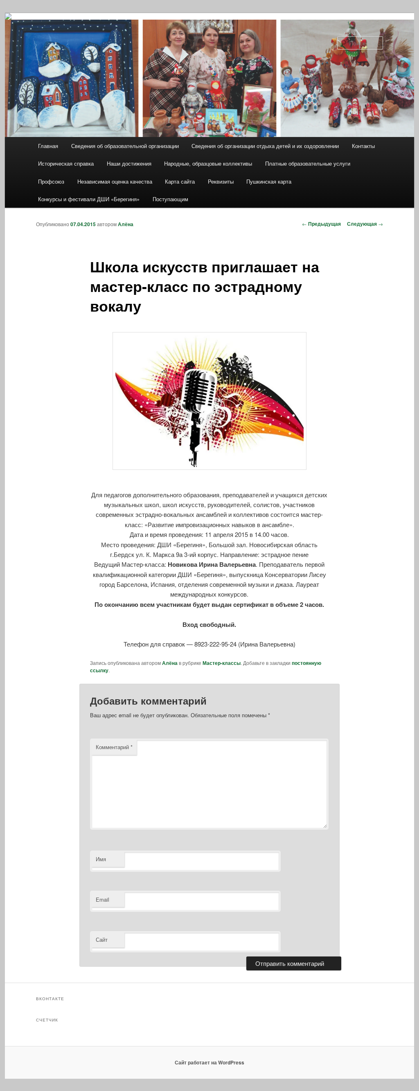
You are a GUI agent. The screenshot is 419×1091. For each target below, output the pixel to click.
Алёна (125, 224)
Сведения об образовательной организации (125, 146)
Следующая (365, 223)
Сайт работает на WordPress (209, 1062)
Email (102, 899)
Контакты (363, 146)
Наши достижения (129, 163)
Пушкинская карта (268, 181)
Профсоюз (51, 181)
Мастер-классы (222, 663)
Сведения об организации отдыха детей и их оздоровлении (265, 146)
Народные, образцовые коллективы (208, 163)
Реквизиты (221, 181)
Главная (48, 146)
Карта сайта (180, 181)
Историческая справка (66, 163)
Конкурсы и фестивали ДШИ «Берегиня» (89, 199)
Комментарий (114, 747)
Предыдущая (321, 223)
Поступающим (170, 199)
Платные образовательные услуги (307, 163)
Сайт (102, 939)
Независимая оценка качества (114, 181)
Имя (101, 859)
